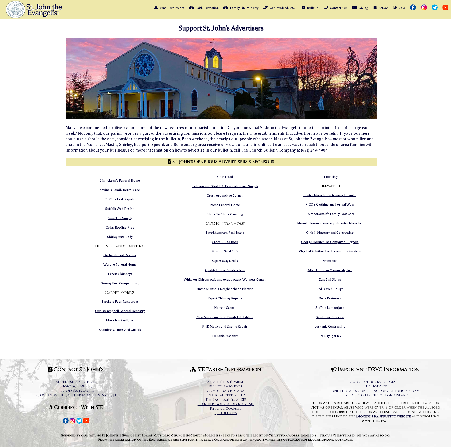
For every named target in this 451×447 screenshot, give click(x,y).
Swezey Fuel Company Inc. (120, 283)
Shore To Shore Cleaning (225, 214)
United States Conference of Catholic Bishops (375, 391)
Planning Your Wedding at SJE (226, 404)
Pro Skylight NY (329, 336)
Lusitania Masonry (225, 336)
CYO (402, 8)
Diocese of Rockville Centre (375, 382)
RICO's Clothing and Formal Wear (329, 204)
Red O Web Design (329, 289)
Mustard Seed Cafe (224, 251)
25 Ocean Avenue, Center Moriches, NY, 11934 (76, 395)
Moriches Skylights (120, 320)
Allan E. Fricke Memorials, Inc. (330, 270)
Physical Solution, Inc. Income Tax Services (330, 251)
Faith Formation (207, 8)
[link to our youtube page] (445, 8)
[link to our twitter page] (435, 8)
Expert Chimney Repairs (225, 298)
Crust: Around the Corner (225, 196)
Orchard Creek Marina (119, 255)
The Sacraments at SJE (226, 399)
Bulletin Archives (225, 386)
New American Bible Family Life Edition (224, 317)
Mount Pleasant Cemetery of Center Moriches (330, 223)
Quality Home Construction (225, 270)
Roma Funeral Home (225, 205)
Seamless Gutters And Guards (120, 330)
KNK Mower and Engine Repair (224, 327)
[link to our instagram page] (424, 8)
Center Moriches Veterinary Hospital (329, 195)
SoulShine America (330, 317)
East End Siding (330, 280)
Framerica (329, 261)
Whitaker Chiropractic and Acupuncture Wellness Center (225, 280)
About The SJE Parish (226, 382)
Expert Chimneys (120, 274)
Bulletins (313, 8)
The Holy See (375, 386)
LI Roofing (330, 177)
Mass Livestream (172, 8)
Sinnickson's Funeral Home (120, 181)
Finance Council (225, 408)
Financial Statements (226, 395)
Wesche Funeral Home (119, 265)
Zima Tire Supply (120, 218)
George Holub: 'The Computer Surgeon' (330, 242)
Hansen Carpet (225, 308)
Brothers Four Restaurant (119, 302)
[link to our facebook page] (413, 8)
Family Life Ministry (244, 8)
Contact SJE (338, 8)
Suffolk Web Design (119, 209)
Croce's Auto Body (225, 242)
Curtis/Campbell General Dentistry (120, 311)
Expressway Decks (225, 261)
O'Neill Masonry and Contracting (330, 233)
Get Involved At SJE (284, 8)
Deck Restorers (330, 298)
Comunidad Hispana (226, 391)
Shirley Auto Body (119, 237)
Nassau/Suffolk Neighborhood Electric (225, 289)
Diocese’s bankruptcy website (383, 416)
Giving (363, 8)
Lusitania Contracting (330, 327)
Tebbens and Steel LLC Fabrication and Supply (225, 186)
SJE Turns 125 (226, 413)
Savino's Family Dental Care (120, 190)
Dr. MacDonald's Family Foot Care (329, 214)
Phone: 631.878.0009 (76, 386)
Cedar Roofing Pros (120, 227)
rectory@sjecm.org (76, 391)
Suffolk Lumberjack (329, 308)
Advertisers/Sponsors (76, 382)
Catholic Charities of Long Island (375, 395)
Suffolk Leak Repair (119, 199)
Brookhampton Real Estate (225, 233)
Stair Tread (225, 177)
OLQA (383, 8)
